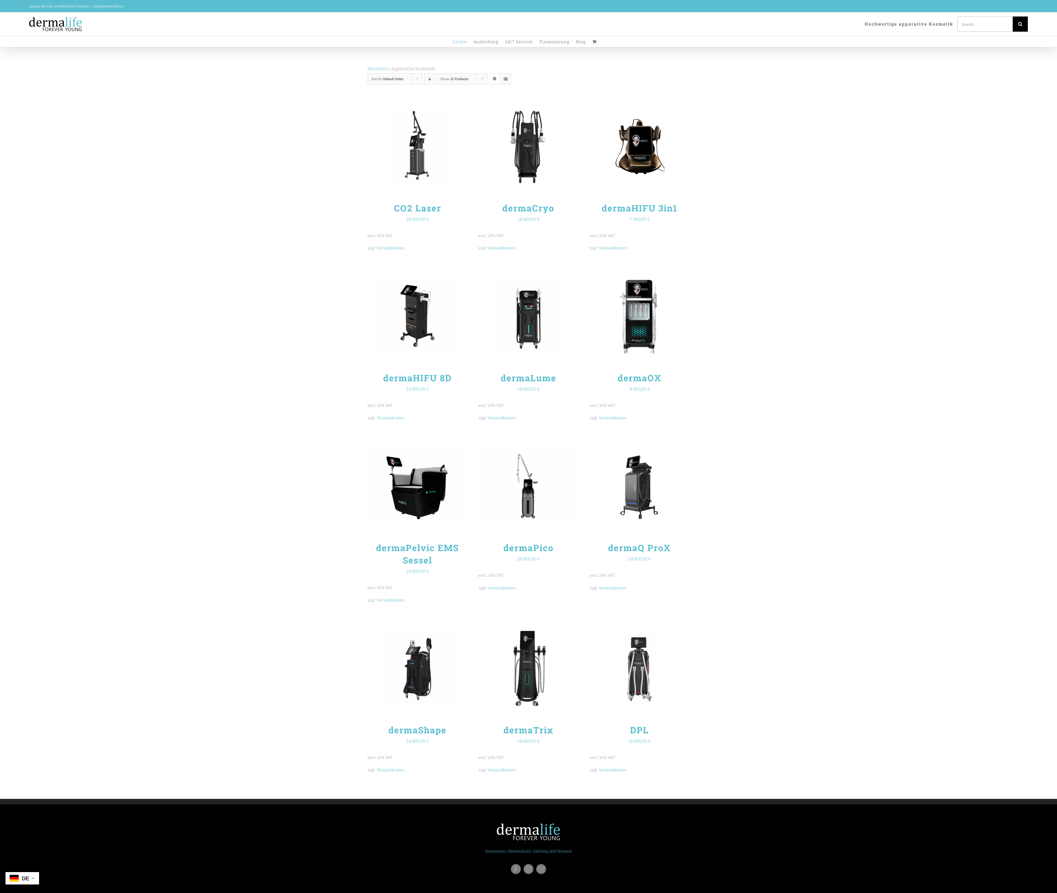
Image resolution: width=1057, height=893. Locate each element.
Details (434, 147)
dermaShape (417, 730)
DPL (639, 730)
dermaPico (528, 548)
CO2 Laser (417, 208)
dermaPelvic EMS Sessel (417, 554)
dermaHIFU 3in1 (639, 208)
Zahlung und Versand (552, 851)
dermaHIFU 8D (417, 378)
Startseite (377, 68)
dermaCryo (528, 208)
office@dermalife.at (108, 6)
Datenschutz (519, 851)
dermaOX (639, 378)
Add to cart (405, 147)
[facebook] (516, 869)
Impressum (495, 851)
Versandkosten (391, 248)
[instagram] (528, 869)
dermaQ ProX (639, 548)
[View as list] (505, 78)
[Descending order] (429, 79)
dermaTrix (528, 730)
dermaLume (528, 378)
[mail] (541, 869)
